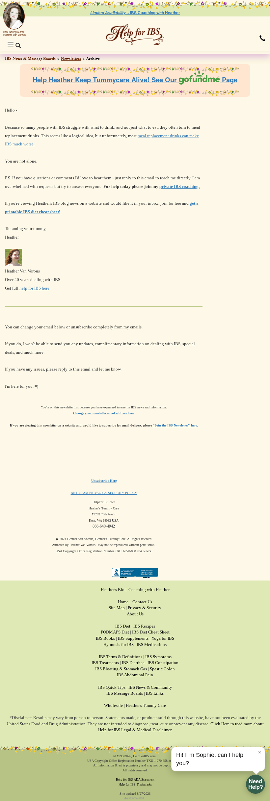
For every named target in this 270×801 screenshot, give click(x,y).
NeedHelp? (255, 783)
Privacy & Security (144, 607)
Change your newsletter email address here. (104, 413)
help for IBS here (34, 288)
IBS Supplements (133, 638)
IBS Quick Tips (111, 687)
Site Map (117, 607)
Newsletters (71, 58)
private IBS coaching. (179, 186)
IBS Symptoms (158, 656)
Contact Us (142, 601)
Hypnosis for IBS (118, 644)
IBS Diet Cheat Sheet (151, 632)
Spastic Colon (162, 668)
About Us (135, 613)
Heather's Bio (112, 589)
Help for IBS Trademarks (135, 784)
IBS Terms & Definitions (120, 656)
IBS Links (155, 693)
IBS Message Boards (124, 693)
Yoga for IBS (162, 638)
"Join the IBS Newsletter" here (175, 425)
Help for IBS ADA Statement (135, 779)
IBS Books (105, 638)
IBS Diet (122, 626)
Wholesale (113, 705)
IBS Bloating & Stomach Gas (121, 668)
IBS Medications (152, 644)
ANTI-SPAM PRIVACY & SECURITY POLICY (104, 493)
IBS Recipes (144, 626)
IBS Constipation (163, 662)
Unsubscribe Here (104, 480)
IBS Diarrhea (133, 662)
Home (123, 601)
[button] (262, 38)
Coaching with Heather (149, 589)
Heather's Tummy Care (146, 705)
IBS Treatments (105, 662)
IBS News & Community (150, 687)
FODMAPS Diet (115, 632)
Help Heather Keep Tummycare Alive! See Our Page (135, 79)
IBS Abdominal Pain (135, 674)
